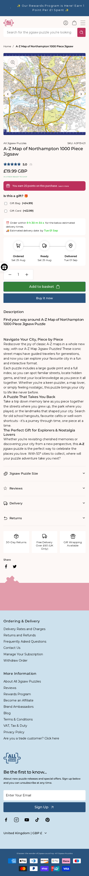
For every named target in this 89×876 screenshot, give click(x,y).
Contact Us (11, 648)
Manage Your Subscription (23, 654)
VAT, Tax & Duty (15, 726)
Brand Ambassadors (18, 707)
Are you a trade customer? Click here (31, 738)
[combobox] (39, 32)
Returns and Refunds (19, 635)
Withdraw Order (15, 660)
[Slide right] (81, 94)
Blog (7, 713)
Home (7, 46)
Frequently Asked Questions (24, 641)
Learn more (63, 186)
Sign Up (41, 807)
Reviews (9, 688)
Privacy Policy (13, 732)
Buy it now (44, 298)
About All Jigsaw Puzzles (22, 681)
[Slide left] (7, 94)
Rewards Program (17, 694)
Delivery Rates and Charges (24, 629)
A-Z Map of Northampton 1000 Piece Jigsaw (44, 46)
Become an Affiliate (18, 700)
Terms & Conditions (18, 719)
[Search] (81, 32)
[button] (74, 22)
